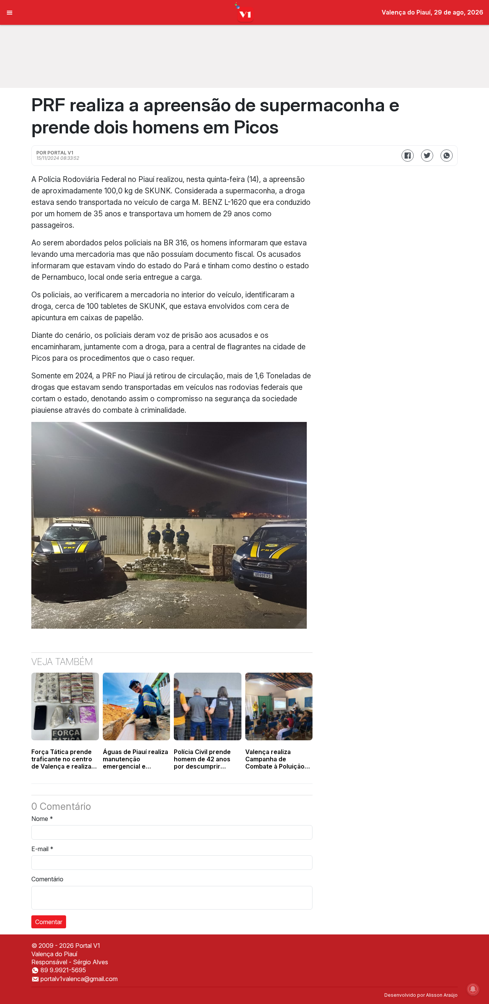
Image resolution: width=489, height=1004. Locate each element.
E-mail (42, 848)
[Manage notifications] (473, 989)
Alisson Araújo (442, 995)
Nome (42, 818)
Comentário (47, 879)
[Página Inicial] (245, 12)
